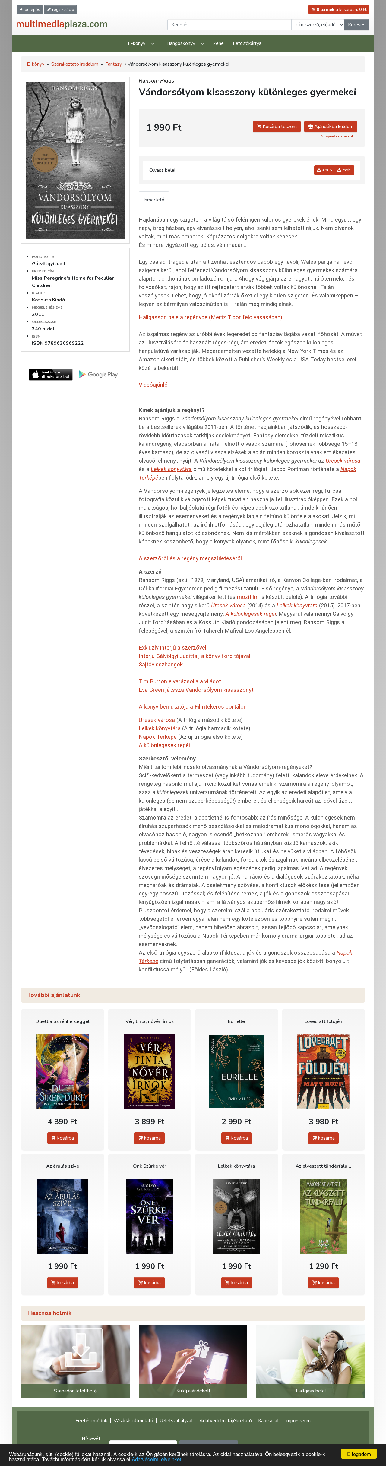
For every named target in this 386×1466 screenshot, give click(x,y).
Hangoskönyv (180, 43)
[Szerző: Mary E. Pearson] (63, 1216)
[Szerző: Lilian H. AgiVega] (324, 1216)
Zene (218, 43)
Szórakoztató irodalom (74, 64)
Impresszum (298, 1420)
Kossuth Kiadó (48, 300)
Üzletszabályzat (176, 1420)
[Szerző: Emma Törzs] (150, 1071)
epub (326, 170)
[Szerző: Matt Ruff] (324, 1071)
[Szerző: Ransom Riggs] (237, 1216)
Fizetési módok (91, 1420)
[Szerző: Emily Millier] (237, 1071)
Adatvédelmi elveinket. (157, 1459)
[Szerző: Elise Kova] (63, 1071)
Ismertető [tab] (154, 200)
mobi (346, 170)
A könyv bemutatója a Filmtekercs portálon (193, 706)
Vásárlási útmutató (133, 1420)
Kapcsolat (268, 1420)
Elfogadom (359, 1454)
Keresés (356, 24)
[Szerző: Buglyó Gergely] (150, 1216)
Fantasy (113, 64)
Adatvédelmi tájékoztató (225, 1420)
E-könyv (136, 43)
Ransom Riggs (156, 80)
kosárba (65, 1138)
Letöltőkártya (247, 43)
